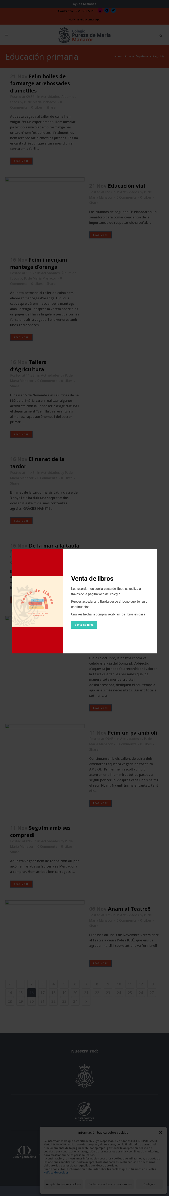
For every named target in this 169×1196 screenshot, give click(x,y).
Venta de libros (84, 624)
